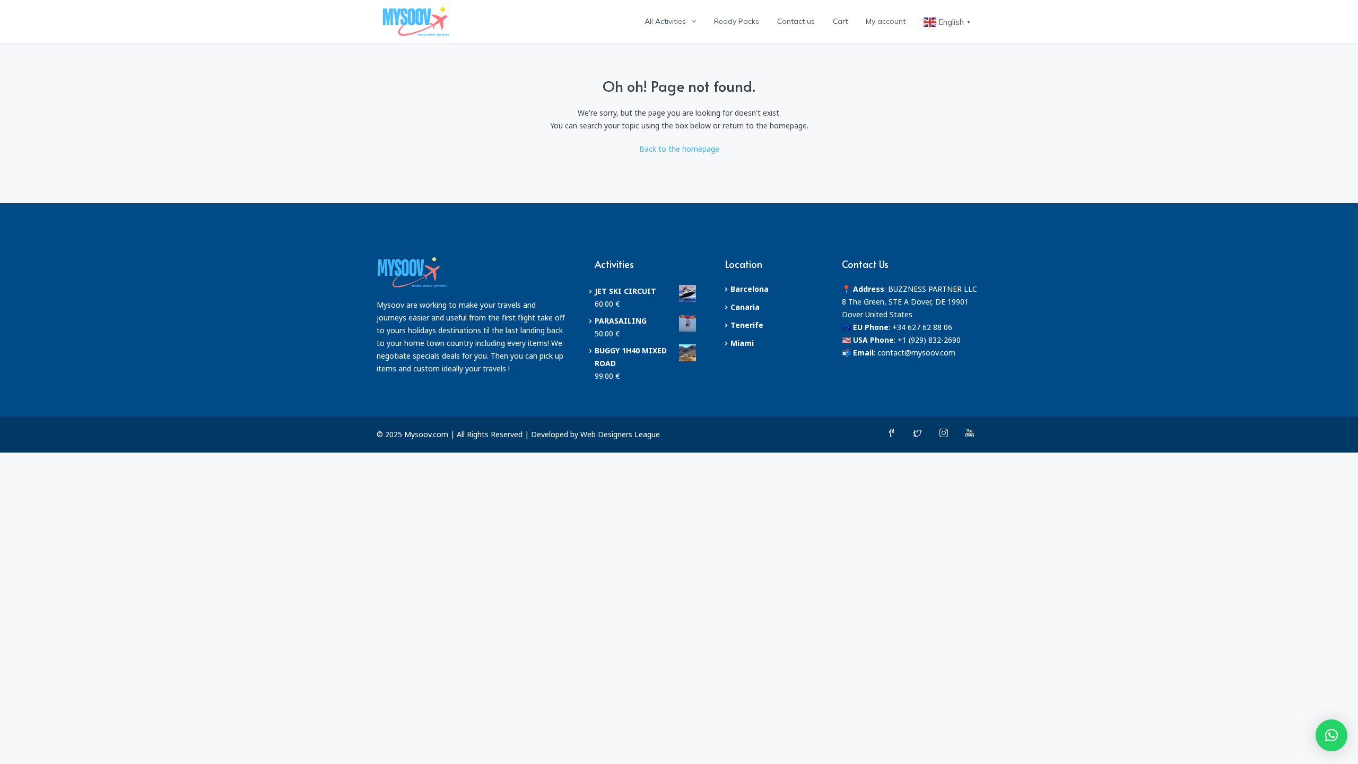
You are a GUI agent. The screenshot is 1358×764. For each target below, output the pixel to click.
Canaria (745, 307)
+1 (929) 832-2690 (929, 340)
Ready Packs (736, 21)
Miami (742, 343)
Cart (840, 21)
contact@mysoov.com (916, 353)
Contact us (796, 21)
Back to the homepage (679, 149)
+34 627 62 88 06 (922, 327)
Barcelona (749, 289)
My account (886, 21)
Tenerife (746, 325)
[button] (1331, 735)
